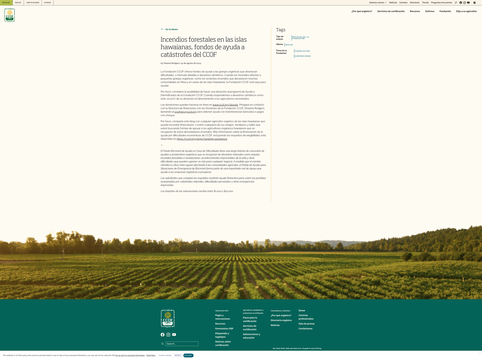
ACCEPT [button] (188, 355)
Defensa (429, 11)
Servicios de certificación (391, 11)
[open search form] (456, 3)
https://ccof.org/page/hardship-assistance (202, 138)
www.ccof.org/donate (225, 104)
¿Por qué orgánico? (362, 11)
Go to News (171, 29)
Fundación (445, 11)
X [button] (479, 353)
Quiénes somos (376, 3)
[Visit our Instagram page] (464, 2)
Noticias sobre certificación (223, 343)
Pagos (18, 3)
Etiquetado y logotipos (222, 335)
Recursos (415, 11)
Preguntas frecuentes (441, 3)
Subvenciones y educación (251, 336)
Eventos (403, 3)
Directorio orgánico (281, 320)
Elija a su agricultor (466, 11)
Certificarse (32, 3)
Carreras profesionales (306, 317)
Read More (150, 355)
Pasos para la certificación (250, 319)
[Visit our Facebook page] (461, 2)
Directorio (414, 3)
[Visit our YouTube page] (468, 2)
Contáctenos (305, 328)
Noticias (393, 3)
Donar (47, 3)
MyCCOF (6, 3)
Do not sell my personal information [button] (130, 355)
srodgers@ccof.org (185, 111)
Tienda (425, 3)
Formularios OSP (224, 328)
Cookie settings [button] (165, 355)
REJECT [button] (178, 355)
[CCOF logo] (10, 12)
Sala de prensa (307, 323)
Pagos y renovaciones (222, 317)
